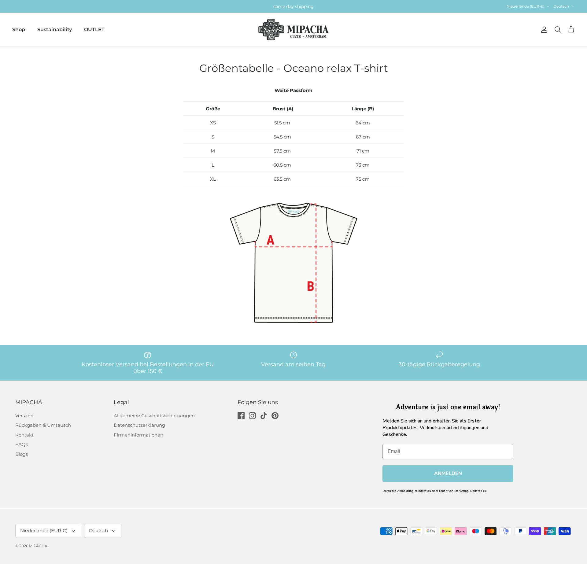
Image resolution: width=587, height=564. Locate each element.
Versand (24, 415)
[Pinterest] (275, 415)
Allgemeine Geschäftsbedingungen (154, 415)
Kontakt (24, 435)
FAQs (21, 444)
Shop (18, 29)
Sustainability (54, 29)
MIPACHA (38, 546)
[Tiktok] (263, 415)
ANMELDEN (448, 473)
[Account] (543, 29)
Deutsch (561, 6)
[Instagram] (252, 415)
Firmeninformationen (138, 435)
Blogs (21, 454)
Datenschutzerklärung (139, 425)
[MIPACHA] (293, 30)
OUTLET (94, 29)
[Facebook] (241, 415)
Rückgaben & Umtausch (43, 425)
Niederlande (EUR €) (526, 6)
